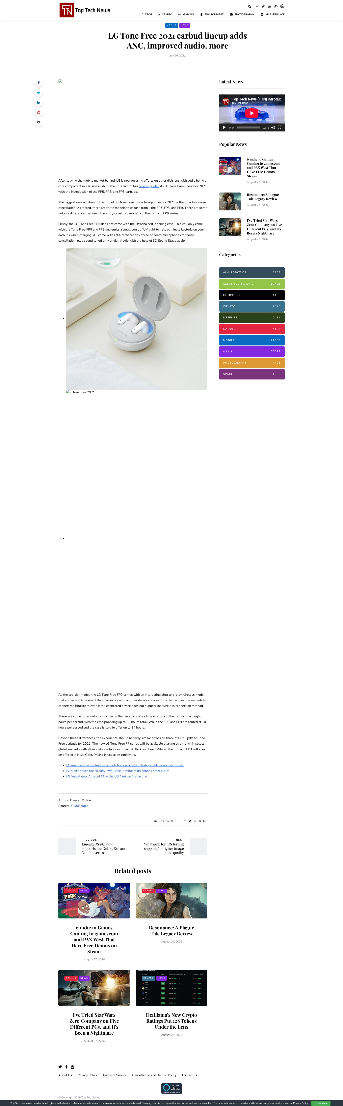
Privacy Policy (87, 1075)
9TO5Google (79, 806)
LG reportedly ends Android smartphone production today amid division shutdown (125, 765)
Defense (252, 317)
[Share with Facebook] (38, 83)
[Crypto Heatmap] (282, 6)
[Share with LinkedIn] (38, 103)
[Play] (224, 127)
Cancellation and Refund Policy (154, 1075)
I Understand (321, 1103)
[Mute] (273, 127)
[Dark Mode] (276, 6)
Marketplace (275, 14)
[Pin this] (38, 113)
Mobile (172, 25)
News (184, 25)
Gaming (188, 14)
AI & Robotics (252, 272)
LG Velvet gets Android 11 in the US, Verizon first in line (106, 776)
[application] (252, 113)
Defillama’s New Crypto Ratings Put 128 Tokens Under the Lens (171, 1021)
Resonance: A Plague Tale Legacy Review (171, 930)
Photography (244, 14)
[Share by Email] (38, 123)
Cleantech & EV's (252, 284)
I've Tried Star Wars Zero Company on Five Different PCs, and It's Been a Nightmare (94, 1024)
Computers (252, 295)
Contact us (189, 1075)
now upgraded (149, 186)
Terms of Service (115, 1075)
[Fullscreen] (279, 127)
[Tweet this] (38, 93)
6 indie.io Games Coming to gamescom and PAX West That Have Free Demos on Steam (94, 939)
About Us (65, 1075)
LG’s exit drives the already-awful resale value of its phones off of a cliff (117, 771)
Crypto (167, 14)
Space (252, 374)
